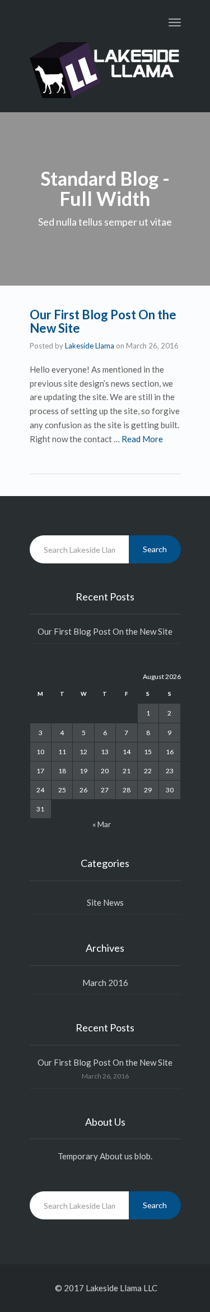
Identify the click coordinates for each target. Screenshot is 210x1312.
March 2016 (105, 983)
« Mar (101, 824)
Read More (142, 439)
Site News (105, 902)
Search (155, 549)
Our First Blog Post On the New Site (103, 321)
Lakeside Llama (89, 345)
